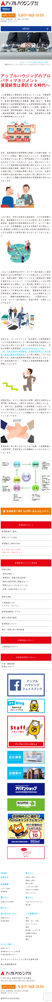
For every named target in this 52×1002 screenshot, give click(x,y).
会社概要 (5, 884)
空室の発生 (6, 569)
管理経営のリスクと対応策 (10, 951)
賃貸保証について (9, 624)
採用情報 (4, 891)
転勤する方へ (6, 918)
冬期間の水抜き (31, 933)
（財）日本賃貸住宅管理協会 (14, 351)
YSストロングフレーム (34, 902)
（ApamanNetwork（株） (33, 348)
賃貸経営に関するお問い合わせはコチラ (27, 511)
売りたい (5, 908)
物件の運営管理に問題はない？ (16, 581)
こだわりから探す (32, 886)
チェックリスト (31, 924)
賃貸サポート (6, 948)
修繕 (27, 927)
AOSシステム (31, 893)
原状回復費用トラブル (11, 612)
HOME (4, 873)
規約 (27, 918)
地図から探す (30, 880)
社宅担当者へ (6, 921)
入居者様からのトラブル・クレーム (10, 604)
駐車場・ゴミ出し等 (33, 930)
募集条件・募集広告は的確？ (15, 578)
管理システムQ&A (9, 537)
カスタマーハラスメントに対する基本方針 (20, 959)
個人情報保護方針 (9, 964)
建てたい (30, 897)
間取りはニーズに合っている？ (16, 585)
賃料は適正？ (8, 574)
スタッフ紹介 (6, 888)
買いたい (5, 897)
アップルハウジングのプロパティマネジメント (12, 550)
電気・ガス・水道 (32, 921)
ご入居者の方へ (33, 913)
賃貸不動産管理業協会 (15, 354)
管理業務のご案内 (9, 531)
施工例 (28, 905)
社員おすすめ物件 (32, 889)
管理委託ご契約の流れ (11, 543)
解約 (27, 939)
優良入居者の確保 (9, 618)
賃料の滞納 (6, 597)
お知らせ (5, 877)
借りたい (30, 873)
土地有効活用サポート (9, 954)
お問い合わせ (9, 15)
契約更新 (29, 936)
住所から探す (30, 877)
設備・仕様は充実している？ (15, 589)
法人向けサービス (9, 913)
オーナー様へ (7, 944)
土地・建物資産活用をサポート (8, 665)
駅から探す (30, 883)
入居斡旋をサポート (10, 647)
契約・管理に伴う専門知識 (13, 629)
